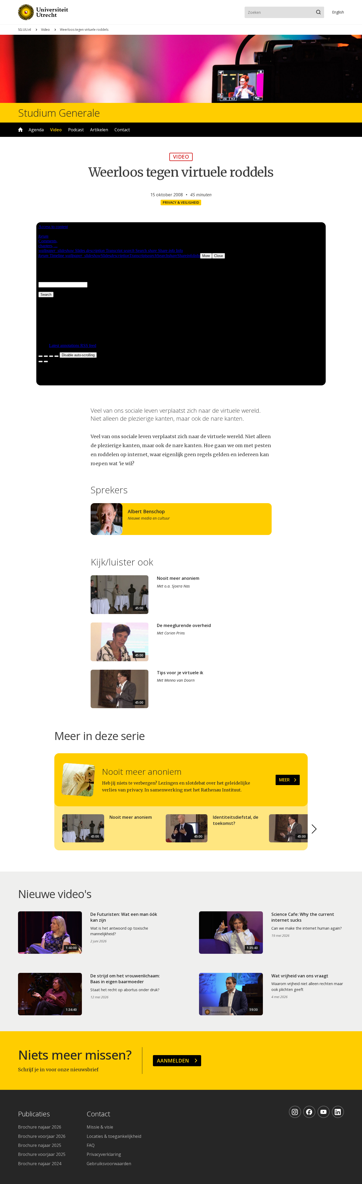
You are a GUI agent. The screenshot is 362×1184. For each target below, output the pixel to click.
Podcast (76, 130)
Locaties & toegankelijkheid (114, 1136)
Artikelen (99, 130)
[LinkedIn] (338, 1112)
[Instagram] (295, 1112)
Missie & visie (100, 1127)
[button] (314, 829)
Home (20, 130)
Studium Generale (59, 113)
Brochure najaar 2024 (39, 1163)
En (338, 12)
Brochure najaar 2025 (39, 1145)
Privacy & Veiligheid (181, 202)
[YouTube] (323, 1112)
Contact (122, 130)
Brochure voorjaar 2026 (41, 1136)
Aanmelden (173, 1060)
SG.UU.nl (24, 29)
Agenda (36, 130)
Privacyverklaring (104, 1154)
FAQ (91, 1145)
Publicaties (34, 1114)
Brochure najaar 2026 (39, 1127)
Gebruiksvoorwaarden (109, 1163)
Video (45, 29)
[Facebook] (309, 1112)
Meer (284, 780)
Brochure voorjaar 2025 (41, 1154)
